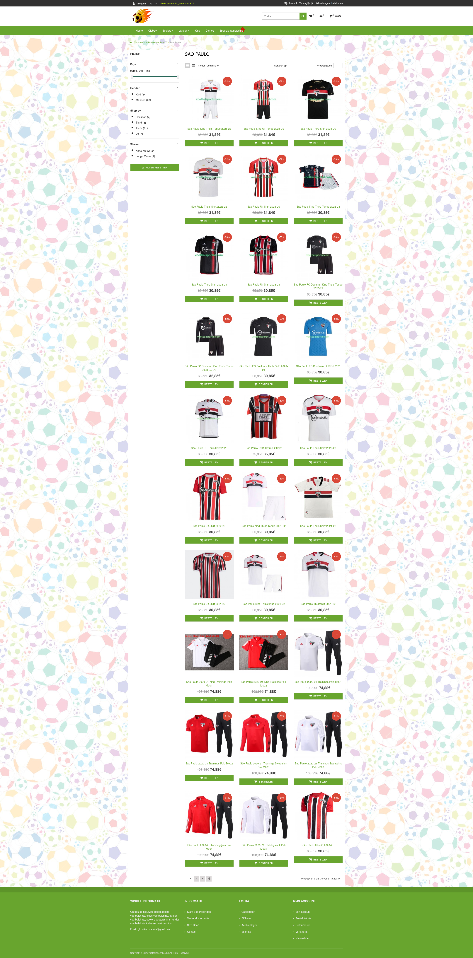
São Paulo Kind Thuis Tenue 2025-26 (209, 128)
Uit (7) (139, 133)
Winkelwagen (323, 3)
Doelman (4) (143, 117)
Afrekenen (337, 3)
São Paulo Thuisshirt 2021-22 (318, 604)
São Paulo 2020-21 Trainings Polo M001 (318, 682)
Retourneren (303, 925)
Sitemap (246, 931)
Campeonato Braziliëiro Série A (150, 42)
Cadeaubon (248, 911)
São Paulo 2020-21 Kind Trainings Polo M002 (264, 683)
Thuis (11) (142, 128)
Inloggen (141, 3)
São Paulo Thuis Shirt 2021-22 (318, 526)
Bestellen (211, 143)
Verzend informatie (198, 918)
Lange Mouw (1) (145, 156)
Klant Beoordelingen (199, 911)
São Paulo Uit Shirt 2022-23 (209, 526)
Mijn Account (290, 3)
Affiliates (246, 918)
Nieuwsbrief (302, 938)
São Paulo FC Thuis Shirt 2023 (209, 448)
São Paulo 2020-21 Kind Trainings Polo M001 (209, 683)
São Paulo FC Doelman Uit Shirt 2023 (318, 366)
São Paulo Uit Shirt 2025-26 (263, 206)
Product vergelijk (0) (208, 65)
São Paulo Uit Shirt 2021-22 (209, 604)
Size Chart (193, 925)
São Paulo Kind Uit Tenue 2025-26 (264, 128)
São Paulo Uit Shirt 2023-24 (263, 284)
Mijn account (303, 911)
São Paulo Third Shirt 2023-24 (209, 284)
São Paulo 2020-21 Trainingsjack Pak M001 (209, 847)
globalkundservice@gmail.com (154, 929)
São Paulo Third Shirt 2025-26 (318, 128)
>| (209, 878)
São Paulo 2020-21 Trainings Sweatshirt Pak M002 (318, 765)
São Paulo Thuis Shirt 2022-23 (318, 448)
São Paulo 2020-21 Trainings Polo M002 (209, 763)
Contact (191, 931)
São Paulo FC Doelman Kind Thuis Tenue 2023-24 (318, 286)
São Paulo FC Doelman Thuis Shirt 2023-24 (263, 368)
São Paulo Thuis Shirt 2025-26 (209, 206)
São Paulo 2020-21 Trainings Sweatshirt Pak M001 (263, 765)
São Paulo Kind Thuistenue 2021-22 (264, 604)
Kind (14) (141, 94)
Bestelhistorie (303, 918)
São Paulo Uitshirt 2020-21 (318, 845)
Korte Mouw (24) (145, 150)
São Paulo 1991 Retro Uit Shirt (264, 448)
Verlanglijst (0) (306, 3)
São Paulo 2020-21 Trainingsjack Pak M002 (264, 847)
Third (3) (141, 122)
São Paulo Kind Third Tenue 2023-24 (318, 206)
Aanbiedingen (249, 925)
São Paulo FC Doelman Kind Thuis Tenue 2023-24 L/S (209, 368)
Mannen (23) (143, 100)
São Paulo (175, 42)
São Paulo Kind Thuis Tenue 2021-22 (264, 526)
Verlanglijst (302, 931)
